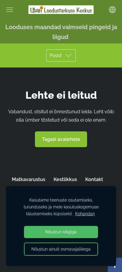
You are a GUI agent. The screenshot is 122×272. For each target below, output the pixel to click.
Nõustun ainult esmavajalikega (61, 248)
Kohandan (85, 213)
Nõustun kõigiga (61, 231)
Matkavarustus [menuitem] (28, 179)
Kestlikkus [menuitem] (65, 179)
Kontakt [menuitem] (94, 179)
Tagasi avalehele (61, 139)
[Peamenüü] (9, 9)
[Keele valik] (112, 9)
